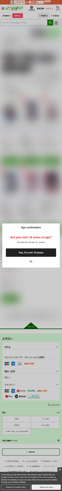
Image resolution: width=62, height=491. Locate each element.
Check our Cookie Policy (16, 487)
